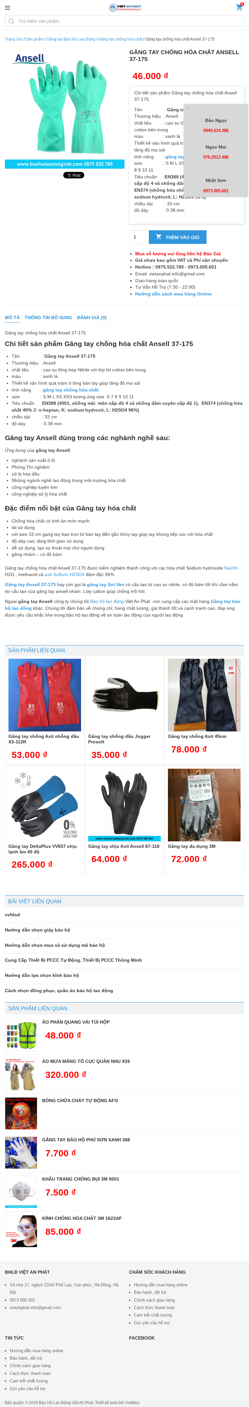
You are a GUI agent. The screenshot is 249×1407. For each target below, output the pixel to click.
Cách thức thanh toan (154, 1307)
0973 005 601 (22, 1300)
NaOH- (231, 568)
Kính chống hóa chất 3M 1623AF (82, 1218)
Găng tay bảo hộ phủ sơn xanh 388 (86, 1139)
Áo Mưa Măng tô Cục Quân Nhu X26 (86, 1061)
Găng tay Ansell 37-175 (30, 584)
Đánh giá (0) (92, 317)
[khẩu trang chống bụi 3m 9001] (21, 1192)
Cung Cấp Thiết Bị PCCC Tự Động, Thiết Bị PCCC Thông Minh (73, 960)
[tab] (12, 317)
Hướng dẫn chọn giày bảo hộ (37, 929)
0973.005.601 (216, 190)
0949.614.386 (216, 130)
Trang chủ (14, 39)
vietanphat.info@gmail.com (35, 1307)
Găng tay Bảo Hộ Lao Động (71, 39)
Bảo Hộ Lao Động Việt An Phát (66, 1403)
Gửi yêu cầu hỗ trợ (152, 1322)
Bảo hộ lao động (107, 601)
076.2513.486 (216, 157)
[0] (239, 8)
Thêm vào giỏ (181, 237)
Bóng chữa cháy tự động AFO (80, 1100)
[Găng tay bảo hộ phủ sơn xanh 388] (21, 1153)
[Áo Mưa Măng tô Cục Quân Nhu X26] (21, 1074)
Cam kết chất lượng (153, 1315)
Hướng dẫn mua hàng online (160, 1284)
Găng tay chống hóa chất (120, 39)
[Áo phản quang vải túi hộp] (21, 1035)
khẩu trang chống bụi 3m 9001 (80, 1179)
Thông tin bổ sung (48, 317)
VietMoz (132, 1403)
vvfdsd (12, 914)
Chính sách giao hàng (154, 1300)
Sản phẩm (35, 39)
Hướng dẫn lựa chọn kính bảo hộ (42, 975)
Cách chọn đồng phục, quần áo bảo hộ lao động (59, 990)
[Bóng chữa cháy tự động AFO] (21, 1113)
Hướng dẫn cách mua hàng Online (173, 293)
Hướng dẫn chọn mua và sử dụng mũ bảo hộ (55, 945)
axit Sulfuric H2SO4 (65, 574)
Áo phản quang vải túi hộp (76, 1022)
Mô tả (12, 317)
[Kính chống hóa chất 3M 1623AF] (21, 1231)
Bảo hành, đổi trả (150, 1292)
